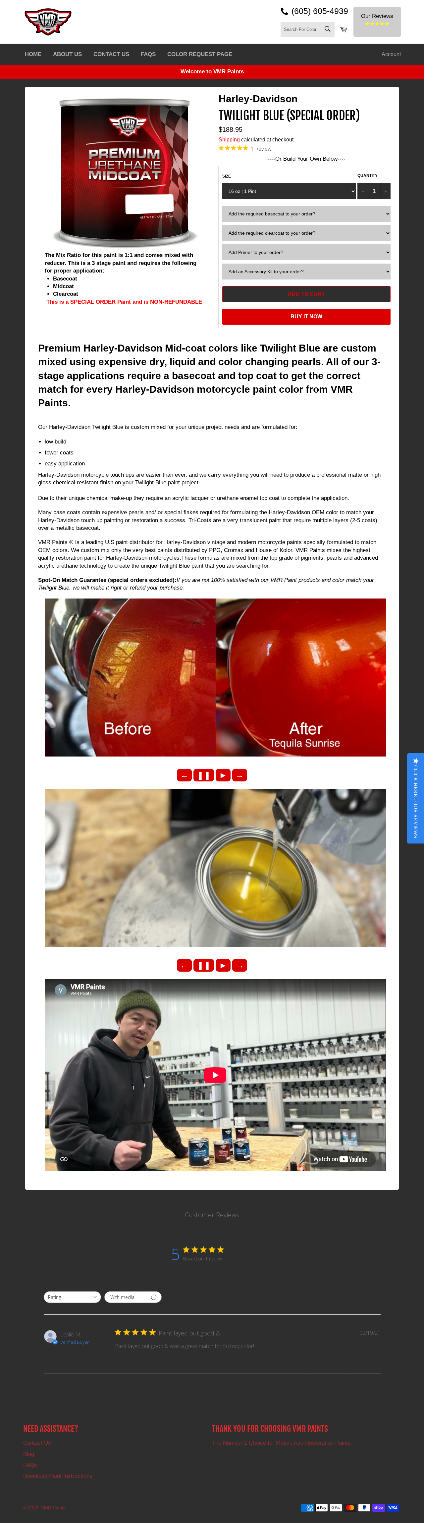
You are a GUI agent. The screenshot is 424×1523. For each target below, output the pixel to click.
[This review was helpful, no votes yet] (361, 1366)
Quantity (367, 175)
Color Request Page (199, 54)
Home (33, 54)
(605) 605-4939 (320, 11)
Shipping (229, 139)
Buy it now (306, 316)
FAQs (148, 54)
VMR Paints (53, 1507)
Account (391, 54)
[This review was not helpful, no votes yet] (373, 1366)
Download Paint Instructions (57, 1476)
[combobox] (72, 1297)
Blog (28, 1454)
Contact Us (111, 54)
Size (226, 176)
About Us (67, 54)
